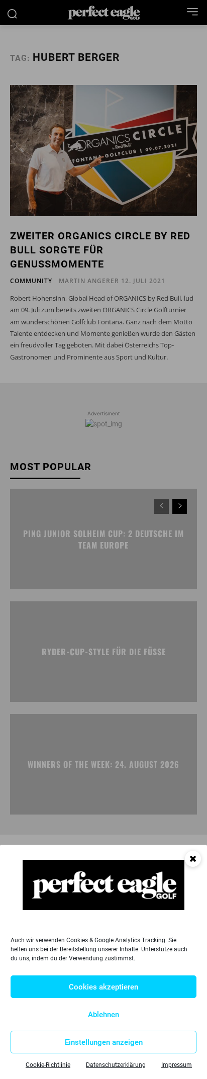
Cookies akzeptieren (103, 987)
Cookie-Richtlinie (48, 1064)
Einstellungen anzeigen (104, 1042)
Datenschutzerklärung (116, 1064)
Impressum (176, 1064)
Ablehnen (103, 1014)
